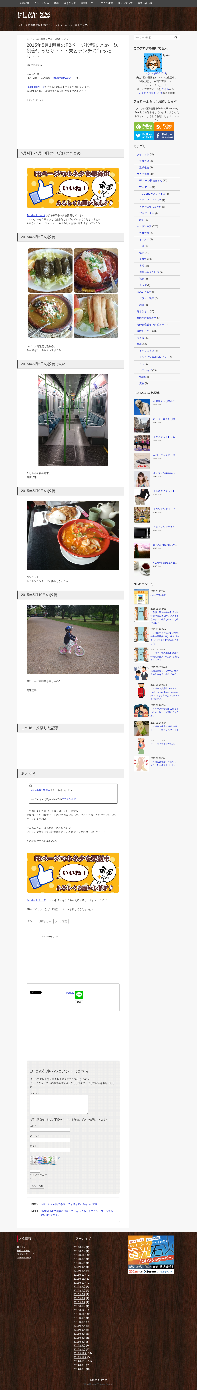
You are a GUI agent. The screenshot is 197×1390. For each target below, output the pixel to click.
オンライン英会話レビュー (154, 357)
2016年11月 (80, 1278)
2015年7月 (79, 1326)
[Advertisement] (50, 121)
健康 (141, 252)
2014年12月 (80, 1353)
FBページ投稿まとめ (39, 921)
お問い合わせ (145, 3)
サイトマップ (125, 3)
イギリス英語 (146, 350)
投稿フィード (23, 1250)
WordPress (145, 187)
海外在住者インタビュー (150, 324)
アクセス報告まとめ (150, 207)
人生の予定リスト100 (151, 93)
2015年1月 (79, 1349)
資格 (141, 383)
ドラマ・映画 (146, 298)
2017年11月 (80, 1255)
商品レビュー (144, 291)
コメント (35, 1093)
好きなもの (70, 3)
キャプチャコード (39, 1174)
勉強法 (143, 377)
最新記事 (24, 3)
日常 (141, 265)
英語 (56, 3)
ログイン (21, 1247)
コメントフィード (25, 1254)
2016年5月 (79, 1294)
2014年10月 (80, 1361)
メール (34, 1136)
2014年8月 (79, 1369)
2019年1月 (79, 1247)
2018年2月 (79, 1251)
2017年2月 (79, 1271)
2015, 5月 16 (69, 799)
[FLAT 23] (34, 14)
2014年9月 (79, 1365)
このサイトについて (150, 200)
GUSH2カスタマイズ (153, 193)
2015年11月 (80, 1314)
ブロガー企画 (146, 213)
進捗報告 (144, 167)
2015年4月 (79, 1337)
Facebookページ (36, 87)
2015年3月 (79, 1341)
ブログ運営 (107, 3)
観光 (141, 278)
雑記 (141, 220)
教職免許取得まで (147, 318)
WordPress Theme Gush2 (99, 1384)
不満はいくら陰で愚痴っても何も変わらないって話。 (70, 1204)
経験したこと (88, 3)
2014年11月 (80, 1357)
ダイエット (143, 154)
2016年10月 (80, 1282)
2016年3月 (79, 1298)
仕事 (141, 246)
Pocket (70, 992)
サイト (33, 1146)
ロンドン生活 (41, 3)
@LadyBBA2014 (62, 77)
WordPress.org (24, 1257)
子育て (143, 259)
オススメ (144, 161)
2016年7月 (79, 1290)
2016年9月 (79, 1286)
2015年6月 (79, 1330)
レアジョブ (145, 370)
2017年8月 (79, 1259)
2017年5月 (79, 1263)
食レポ (143, 285)
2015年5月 (79, 1333)
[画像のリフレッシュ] (59, 1157)
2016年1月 (79, 1306)
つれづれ (144, 233)
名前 (33, 1125)
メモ (141, 363)
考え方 (140, 337)
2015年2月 (79, 1345)
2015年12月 (80, 1310)
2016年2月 (79, 1302)
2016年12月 (80, 1274)
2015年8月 (79, 1322)
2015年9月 (79, 1318)
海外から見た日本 (149, 272)
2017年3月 (79, 1267)
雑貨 (141, 305)
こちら (165, 89)
